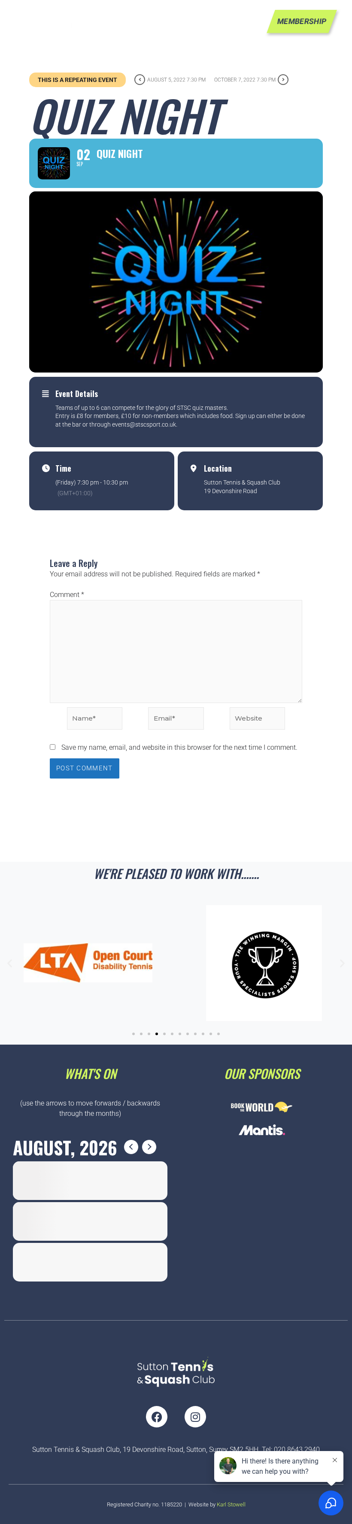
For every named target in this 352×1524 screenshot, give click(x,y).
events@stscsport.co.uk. (144, 424)
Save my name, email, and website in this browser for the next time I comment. (179, 747)
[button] (9, 962)
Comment (67, 595)
